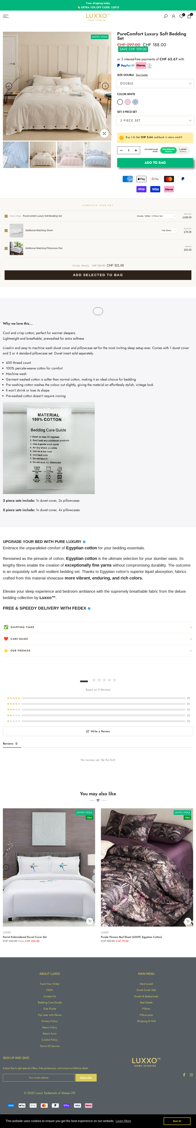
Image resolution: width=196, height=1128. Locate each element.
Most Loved (146, 984)
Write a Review (100, 731)
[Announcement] (98, 5)
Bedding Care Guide (50, 1002)
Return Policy (49, 1027)
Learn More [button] (123, 1121)
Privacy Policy (50, 1021)
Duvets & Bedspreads (146, 996)
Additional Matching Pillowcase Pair (44, 248)
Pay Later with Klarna (49, 1015)
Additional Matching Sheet (39, 230)
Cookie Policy (50, 1040)
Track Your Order (50, 984)
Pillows (146, 1008)
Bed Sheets (146, 1002)
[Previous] (9, 86)
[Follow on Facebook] (184, 1075)
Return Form (50, 1033)
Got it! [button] (177, 1121)
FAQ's (49, 990)
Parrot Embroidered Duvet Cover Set (25, 937)
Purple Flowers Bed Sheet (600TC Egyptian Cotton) (131, 937)
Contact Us (50, 996)
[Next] (105, 86)
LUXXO (7, 932)
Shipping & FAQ (146, 1021)
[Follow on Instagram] (191, 1075)
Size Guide (142, 75)
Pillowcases (146, 1015)
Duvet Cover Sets (146, 990)
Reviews (10, 744)
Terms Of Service (50, 1046)
